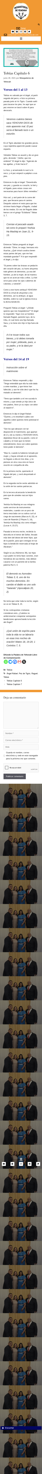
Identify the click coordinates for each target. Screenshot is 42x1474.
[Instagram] (21, 31)
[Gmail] (19, 662)
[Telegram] (17, 31)
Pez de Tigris (24, 673)
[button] (21, 38)
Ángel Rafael (12, 673)
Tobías (9, 670)
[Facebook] (25, 31)
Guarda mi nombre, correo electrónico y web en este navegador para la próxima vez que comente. (22, 755)
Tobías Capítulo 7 (14, 684)
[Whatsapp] (6, 662)
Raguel (35, 673)
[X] (24, 662)
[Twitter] (29, 31)
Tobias (6, 677)
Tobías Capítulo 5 (14, 681)
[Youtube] (13, 31)
